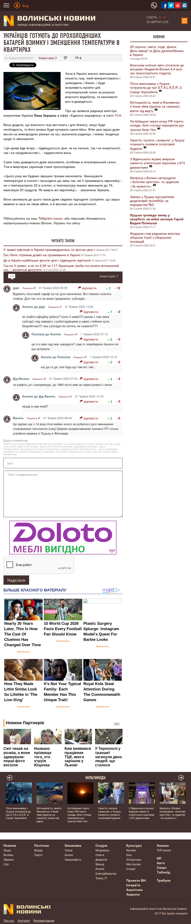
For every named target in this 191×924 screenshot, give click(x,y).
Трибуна (164, 880)
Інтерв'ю (133, 885)
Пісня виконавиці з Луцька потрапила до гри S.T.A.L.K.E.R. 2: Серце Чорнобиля (156, 87)
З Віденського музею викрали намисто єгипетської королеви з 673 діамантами (157, 163)
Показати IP (29, 288)
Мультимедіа (95, 777)
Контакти (24, 920)
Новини (159, 36)
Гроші (68, 850)
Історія (130, 869)
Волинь (8, 855)
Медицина (102, 850)
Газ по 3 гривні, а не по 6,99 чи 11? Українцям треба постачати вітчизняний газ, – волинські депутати (61, 267)
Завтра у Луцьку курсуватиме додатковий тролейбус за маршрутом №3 (152, 200)
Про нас (8, 920)
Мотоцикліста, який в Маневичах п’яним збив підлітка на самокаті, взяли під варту (155, 106)
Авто (161, 862)
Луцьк (7, 850)
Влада (38, 850)
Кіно (129, 855)
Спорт (162, 867)
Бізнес (69, 855)
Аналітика (134, 889)
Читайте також (63, 240)
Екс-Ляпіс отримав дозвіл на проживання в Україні (41, 254)
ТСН (117, 115)
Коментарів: (48, 58)
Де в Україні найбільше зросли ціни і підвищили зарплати (47, 260)
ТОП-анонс (164, 850)
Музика (131, 850)
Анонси (163, 845)
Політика (41, 845)
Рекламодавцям (43, 920)
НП (159, 858)
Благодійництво (106, 873)
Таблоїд (163, 872)
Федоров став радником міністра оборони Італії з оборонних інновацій (155, 237)
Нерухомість (73, 859)
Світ (6, 864)
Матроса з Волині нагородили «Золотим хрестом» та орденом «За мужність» (154, 181)
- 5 (118, 379)
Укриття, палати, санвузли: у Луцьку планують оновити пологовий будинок (157, 144)
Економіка (73, 845)
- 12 (117, 288)
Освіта (100, 855)
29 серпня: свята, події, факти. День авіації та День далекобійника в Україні (157, 50)
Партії (38, 855)
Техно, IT (101, 878)
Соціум (101, 845)
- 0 (118, 311)
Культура (134, 845)
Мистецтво (133, 864)
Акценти (133, 894)
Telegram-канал (50, 218)
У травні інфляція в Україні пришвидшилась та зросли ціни (48, 249)
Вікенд (100, 864)
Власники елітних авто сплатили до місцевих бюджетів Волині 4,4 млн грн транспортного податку (157, 69)
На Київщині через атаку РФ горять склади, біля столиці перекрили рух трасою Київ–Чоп (157, 125)
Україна (8, 859)
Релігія (100, 869)
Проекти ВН (136, 880)
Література (133, 859)
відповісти (89, 288)
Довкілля (101, 859)
